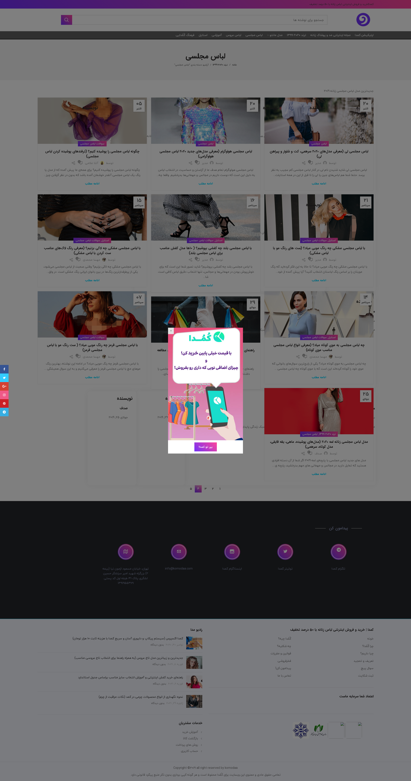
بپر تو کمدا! (206, 447)
